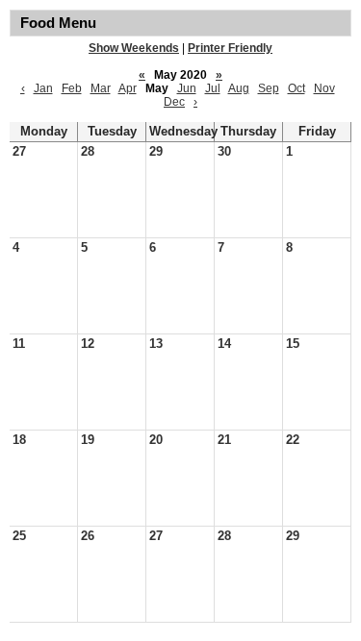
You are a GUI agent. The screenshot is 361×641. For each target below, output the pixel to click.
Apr (127, 88)
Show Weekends (134, 48)
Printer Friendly (230, 48)
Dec (174, 102)
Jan (43, 88)
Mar (100, 88)
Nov (324, 88)
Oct (296, 88)
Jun (186, 88)
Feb (72, 88)
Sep (268, 88)
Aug (238, 88)
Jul (212, 88)
